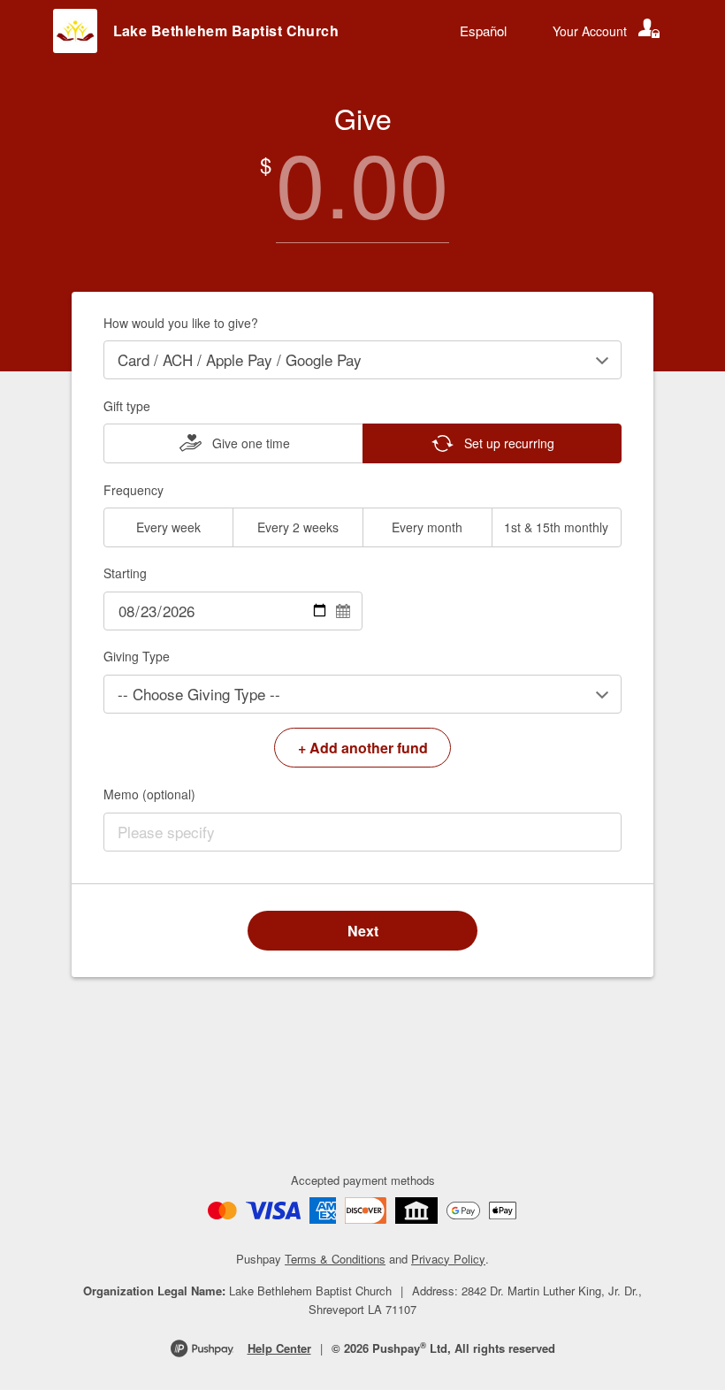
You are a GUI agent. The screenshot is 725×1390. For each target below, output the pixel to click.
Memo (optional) (149, 794)
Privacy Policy (448, 1258)
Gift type (126, 406)
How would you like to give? (180, 323)
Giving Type (136, 656)
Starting (125, 573)
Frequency (133, 490)
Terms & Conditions (335, 1258)
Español (483, 30)
